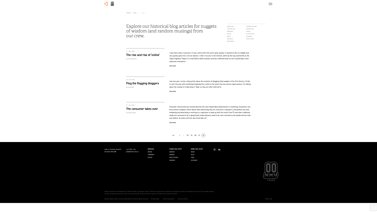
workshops (230, 41)
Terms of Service (183, 199)
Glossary (194, 160)
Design (248, 31)
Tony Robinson (132, 59)
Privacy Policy (155, 199)
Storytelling (231, 29)
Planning (249, 36)
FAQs (192, 157)
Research (230, 39)
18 (187, 135)
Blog (192, 155)
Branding (230, 31)
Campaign (151, 155)
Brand (150, 152)
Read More (172, 66)
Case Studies (173, 157)
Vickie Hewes (132, 113)
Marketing (230, 26)
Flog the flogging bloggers (142, 83)
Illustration (250, 34)
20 (195, 135)
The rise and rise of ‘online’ (143, 55)
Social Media (250, 39)
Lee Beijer (131, 87)
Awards (172, 152)
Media (229, 36)
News (193, 152)
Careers (172, 160)
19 (191, 135)
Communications (251, 26)
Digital (229, 34)
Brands (171, 155)
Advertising (250, 29)
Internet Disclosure (168, 199)
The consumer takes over (142, 109)
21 (199, 135)
